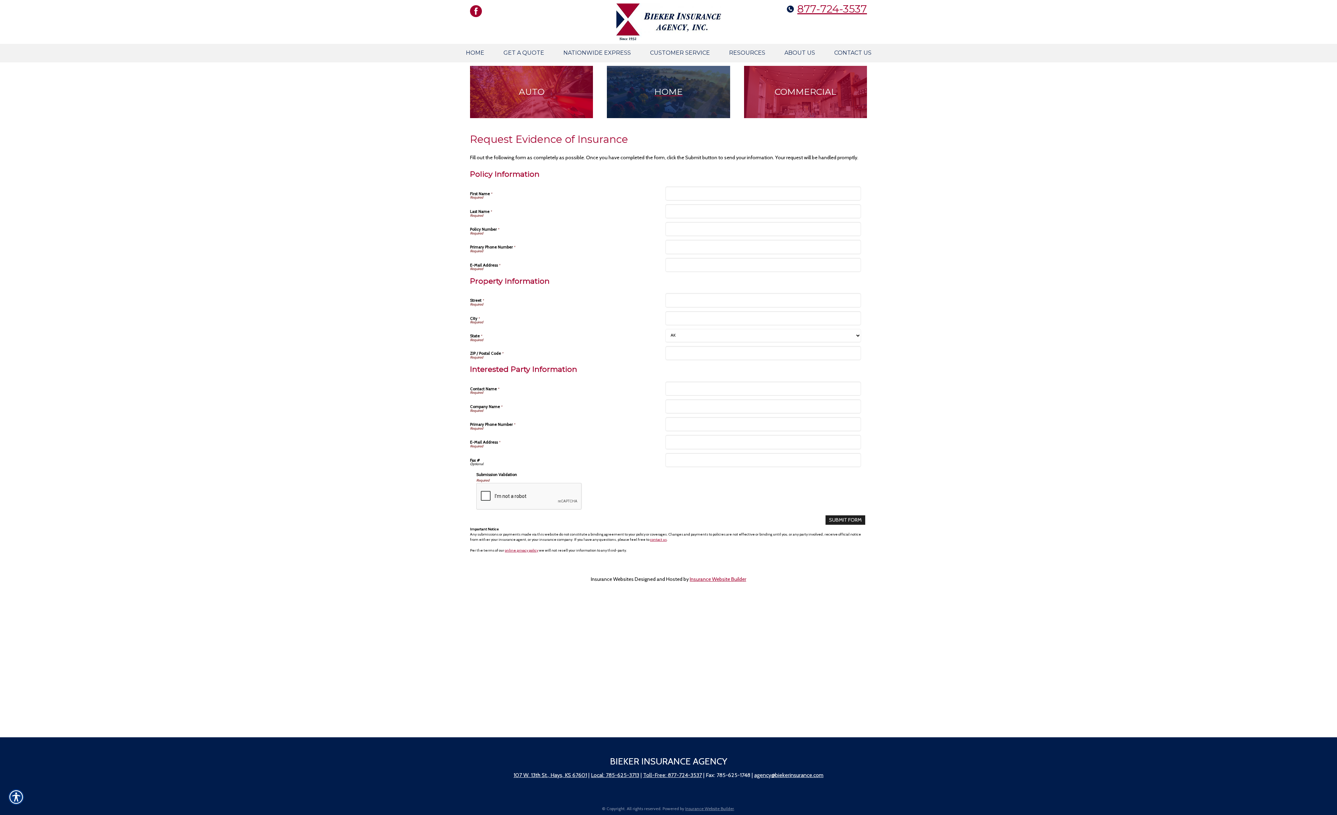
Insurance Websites (612, 579)
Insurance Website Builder (718, 579)
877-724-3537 (832, 8)
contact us (658, 539)
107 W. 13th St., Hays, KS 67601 (550, 775)
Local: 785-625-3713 (615, 775)
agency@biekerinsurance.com (788, 775)
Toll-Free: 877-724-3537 (672, 775)
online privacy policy (521, 550)
